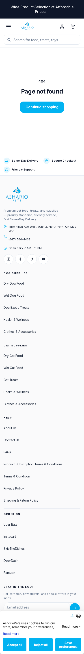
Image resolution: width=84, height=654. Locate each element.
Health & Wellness (16, 319)
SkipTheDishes (14, 548)
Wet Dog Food (14, 295)
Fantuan (9, 573)
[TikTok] (32, 259)
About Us (10, 428)
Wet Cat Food (13, 368)
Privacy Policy (14, 488)
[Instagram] (8, 259)
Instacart (10, 536)
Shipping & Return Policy (21, 500)
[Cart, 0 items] (73, 26)
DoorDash (11, 560)
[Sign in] (62, 26)
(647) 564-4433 (19, 239)
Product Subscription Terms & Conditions (33, 464)
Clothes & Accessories (20, 331)
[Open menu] (8, 26)
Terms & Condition (17, 476)
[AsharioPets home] (35, 26)
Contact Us (11, 440)
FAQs (7, 452)
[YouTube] (43, 259)
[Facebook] (20, 259)
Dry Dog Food (14, 283)
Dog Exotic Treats (16, 307)
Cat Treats (11, 380)
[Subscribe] (75, 608)
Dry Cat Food (13, 356)
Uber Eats (10, 524)
